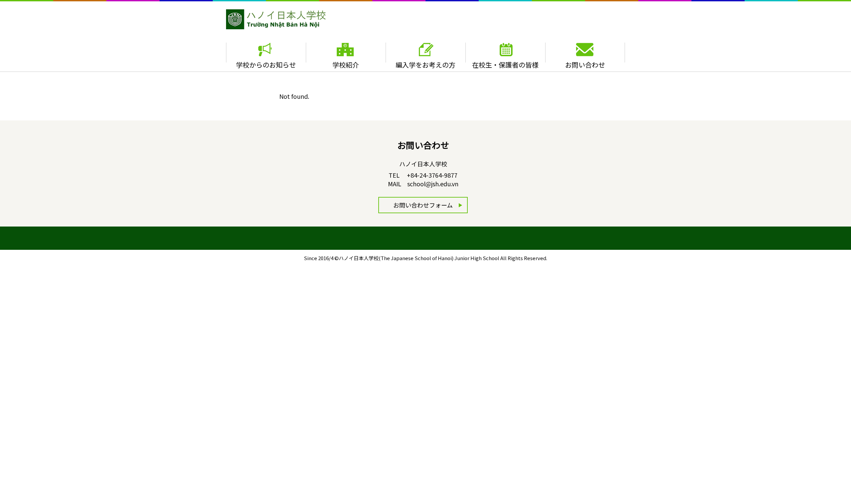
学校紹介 (345, 65)
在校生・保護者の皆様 (505, 65)
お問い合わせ (585, 65)
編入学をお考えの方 (425, 65)
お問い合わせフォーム (423, 205)
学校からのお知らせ (266, 65)
